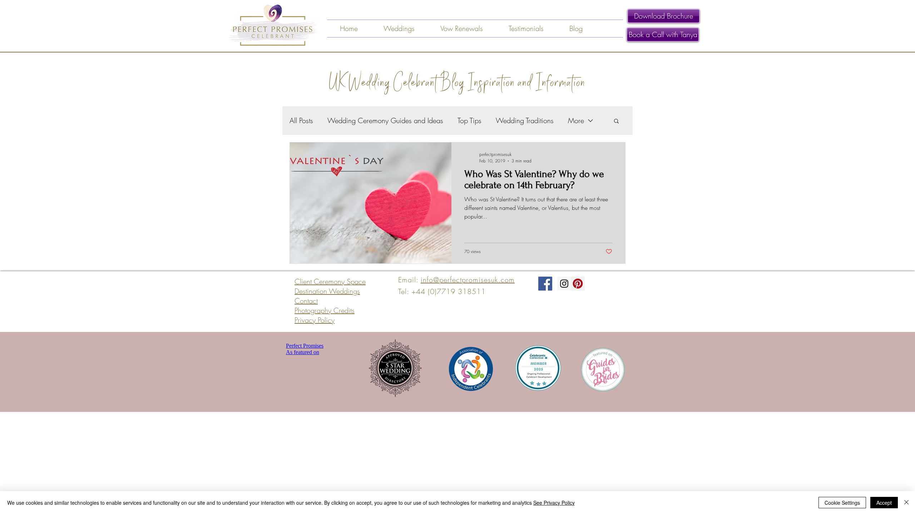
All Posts (301, 120)
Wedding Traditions (525, 120)
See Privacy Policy (554, 502)
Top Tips (469, 120)
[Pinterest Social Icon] (578, 284)
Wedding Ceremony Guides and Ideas (385, 120)
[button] (616, 121)
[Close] (906, 502)
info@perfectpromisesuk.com (468, 279)
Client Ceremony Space (330, 281)
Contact (306, 301)
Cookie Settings (842, 502)
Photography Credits (325, 310)
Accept (884, 502)
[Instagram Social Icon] (564, 284)
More (576, 120)
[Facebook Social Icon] (545, 284)
